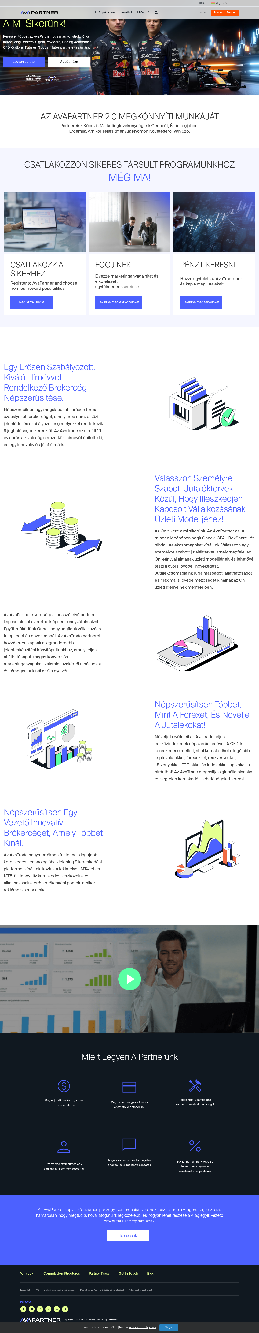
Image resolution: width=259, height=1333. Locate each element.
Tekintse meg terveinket (201, 302)
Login (202, 12)
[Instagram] (40, 1309)
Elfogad (168, 1327)
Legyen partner (24, 62)
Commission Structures (61, 1273)
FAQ (37, 1290)
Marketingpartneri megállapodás (59, 1290)
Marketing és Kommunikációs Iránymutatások (102, 1290)
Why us (25, 1273)
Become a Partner (225, 12)
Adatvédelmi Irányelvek (142, 1327)
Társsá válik (128, 1235)
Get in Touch (128, 1273)
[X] (48, 1309)
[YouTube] (32, 1309)
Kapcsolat (25, 1290)
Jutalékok (126, 12)
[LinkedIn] (57, 1309)
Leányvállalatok (105, 12)
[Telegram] (65, 1309)
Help (202, 3)
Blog (150, 1273)
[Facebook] (23, 1309)
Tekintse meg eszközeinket (118, 302)
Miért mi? (143, 12)
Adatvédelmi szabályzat (140, 1290)
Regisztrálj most (31, 302)
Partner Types (99, 1273)
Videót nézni (69, 62)
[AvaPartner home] (39, 12)
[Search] (156, 13)
